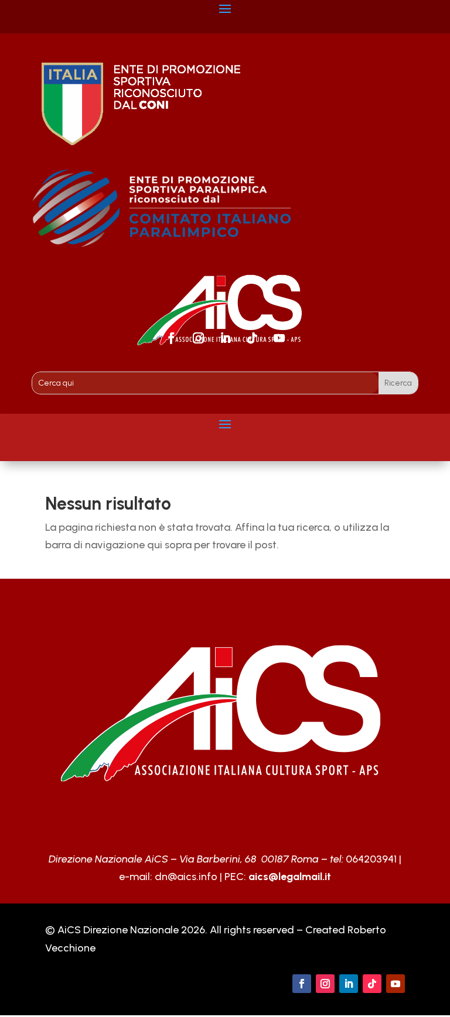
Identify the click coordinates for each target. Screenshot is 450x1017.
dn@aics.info (186, 876)
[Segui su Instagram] (198, 338)
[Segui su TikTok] (252, 338)
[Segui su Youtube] (279, 338)
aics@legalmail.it (289, 876)
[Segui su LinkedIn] (225, 338)
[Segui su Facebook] (171, 338)
